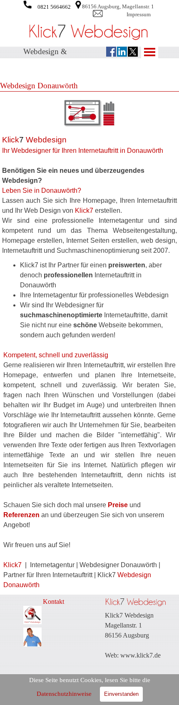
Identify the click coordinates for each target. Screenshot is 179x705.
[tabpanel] (127, 6)
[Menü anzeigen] (149, 51)
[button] (27, 3)
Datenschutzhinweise (64, 693)
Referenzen (22, 514)
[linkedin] (122, 52)
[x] (133, 52)
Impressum (139, 14)
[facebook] (111, 52)
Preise (118, 504)
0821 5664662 (54, 7)
